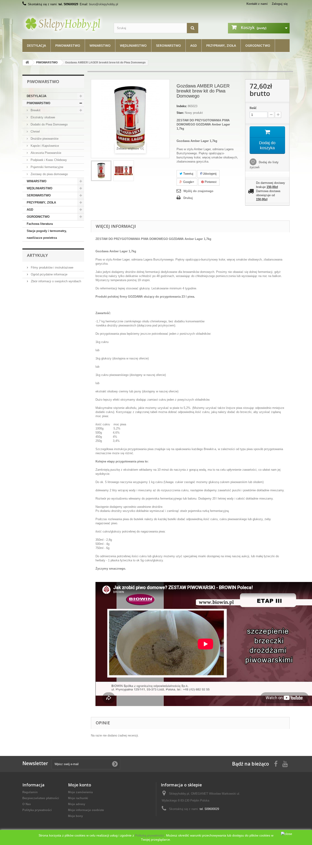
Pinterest (210, 182)
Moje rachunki (78, 798)
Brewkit (35, 110)
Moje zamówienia (80, 792)
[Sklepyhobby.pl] (64, 24)
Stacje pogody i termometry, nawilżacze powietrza (47, 234)
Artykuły (37, 255)
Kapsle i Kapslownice (44, 145)
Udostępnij (209, 173)
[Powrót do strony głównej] (27, 62)
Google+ (188, 182)
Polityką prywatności (149, 835)
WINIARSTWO (100, 45)
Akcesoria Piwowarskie (45, 153)
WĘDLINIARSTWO (133, 45)
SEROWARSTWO (168, 45)
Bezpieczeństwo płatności (40, 798)
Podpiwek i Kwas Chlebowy (48, 160)
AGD (193, 45)
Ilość (253, 108)
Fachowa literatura (40, 224)
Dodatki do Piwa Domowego (49, 124)
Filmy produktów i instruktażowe (51, 267)
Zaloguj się (280, 3)
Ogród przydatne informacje (48, 274)
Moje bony (75, 816)
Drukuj (188, 198)
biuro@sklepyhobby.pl (103, 4)
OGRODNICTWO (257, 45)
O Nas (26, 804)
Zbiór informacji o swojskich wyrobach (55, 281)
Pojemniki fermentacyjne (46, 167)
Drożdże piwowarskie (44, 138)
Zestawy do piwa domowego (49, 174)
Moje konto (79, 785)
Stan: (180, 112)
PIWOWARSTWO (67, 45)
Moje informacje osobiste (86, 810)
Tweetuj (187, 173)
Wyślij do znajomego (198, 191)
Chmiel (35, 131)
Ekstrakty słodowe (42, 117)
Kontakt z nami (257, 3)
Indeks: (182, 106)
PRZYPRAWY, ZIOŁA (221, 45)
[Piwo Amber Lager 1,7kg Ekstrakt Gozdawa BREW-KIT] (101, 171)
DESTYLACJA (36, 45)
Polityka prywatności (37, 810)
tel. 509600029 (209, 809)
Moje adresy (76, 804)
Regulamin (30, 792)
